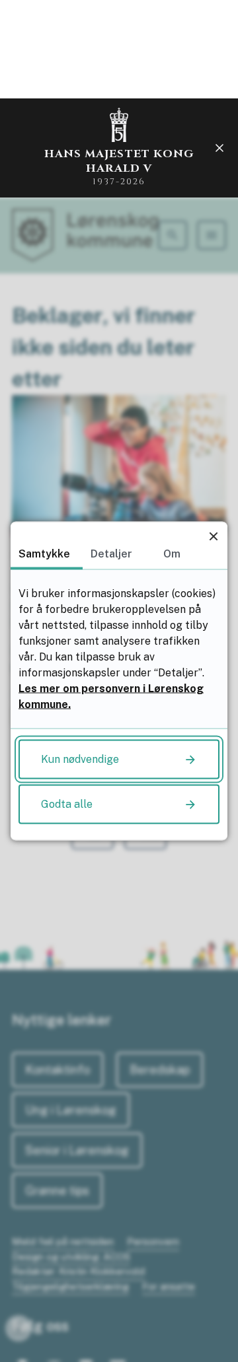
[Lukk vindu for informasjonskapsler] (213, 536)
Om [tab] (171, 554)
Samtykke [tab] (44, 554)
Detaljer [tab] (111, 554)
